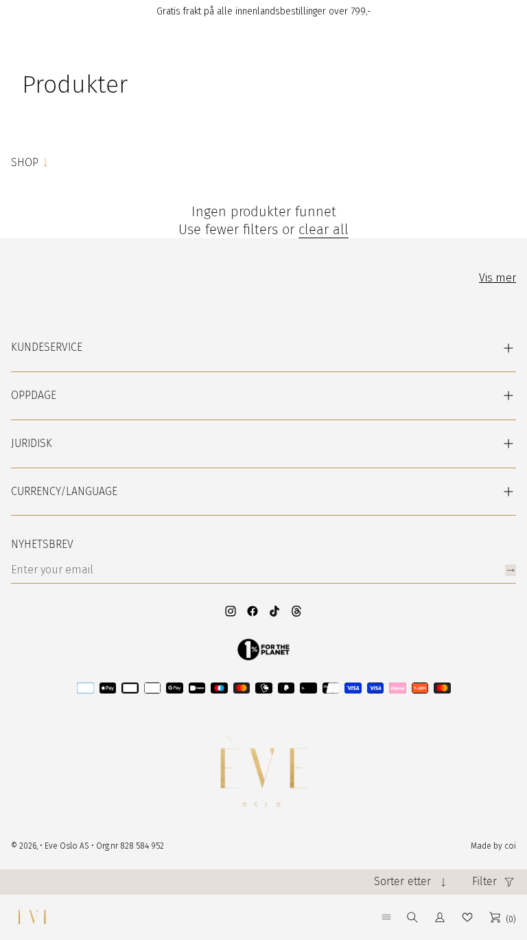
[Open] (386, 917)
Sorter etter (402, 881)
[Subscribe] (510, 570)
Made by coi (493, 846)
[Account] (440, 917)
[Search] (412, 917)
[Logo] (34, 917)
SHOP (24, 162)
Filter (484, 881)
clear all (323, 229)
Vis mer (497, 277)
